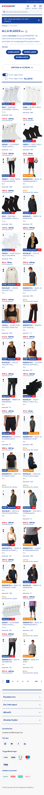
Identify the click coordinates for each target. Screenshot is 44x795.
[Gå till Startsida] (8, 6)
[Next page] (41, 681)
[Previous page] (2, 681)
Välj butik (28, 79)
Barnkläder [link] (22, 57)
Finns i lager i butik (16, 79)
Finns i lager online (16, 75)
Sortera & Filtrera (20, 67)
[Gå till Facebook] (18, 744)
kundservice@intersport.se (12, 732)
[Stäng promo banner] (38, 20)
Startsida (5, 26)
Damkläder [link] (13, 52)
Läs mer (5, 47)
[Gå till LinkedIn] (25, 744)
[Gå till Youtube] (12, 744)
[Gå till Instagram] (5, 744)
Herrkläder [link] (30, 52)
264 (36, 681)
